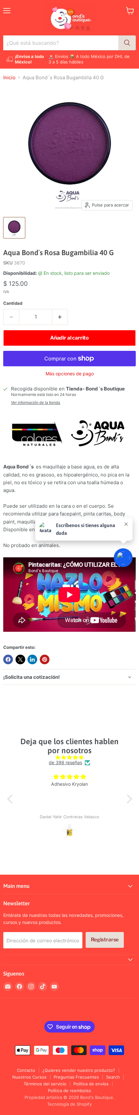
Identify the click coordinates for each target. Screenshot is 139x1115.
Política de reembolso (69, 1090)
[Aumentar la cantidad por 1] (60, 317)
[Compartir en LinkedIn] (32, 659)
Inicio (9, 77)
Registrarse (105, 940)
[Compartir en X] (20, 659)
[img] (69, 757)
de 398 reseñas (65, 762)
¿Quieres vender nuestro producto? (78, 1070)
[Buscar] (127, 42)
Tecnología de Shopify (69, 1104)
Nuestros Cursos (29, 1077)
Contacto (26, 1070)
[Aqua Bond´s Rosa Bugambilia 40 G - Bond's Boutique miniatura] (14, 227)
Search (113, 1077)
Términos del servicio (45, 1083)
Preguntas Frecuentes (76, 1077)
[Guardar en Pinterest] (44, 659)
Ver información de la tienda (35, 402)
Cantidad (12, 303)
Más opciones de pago (70, 373)
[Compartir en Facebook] (8, 659)
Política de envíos (91, 1083)
